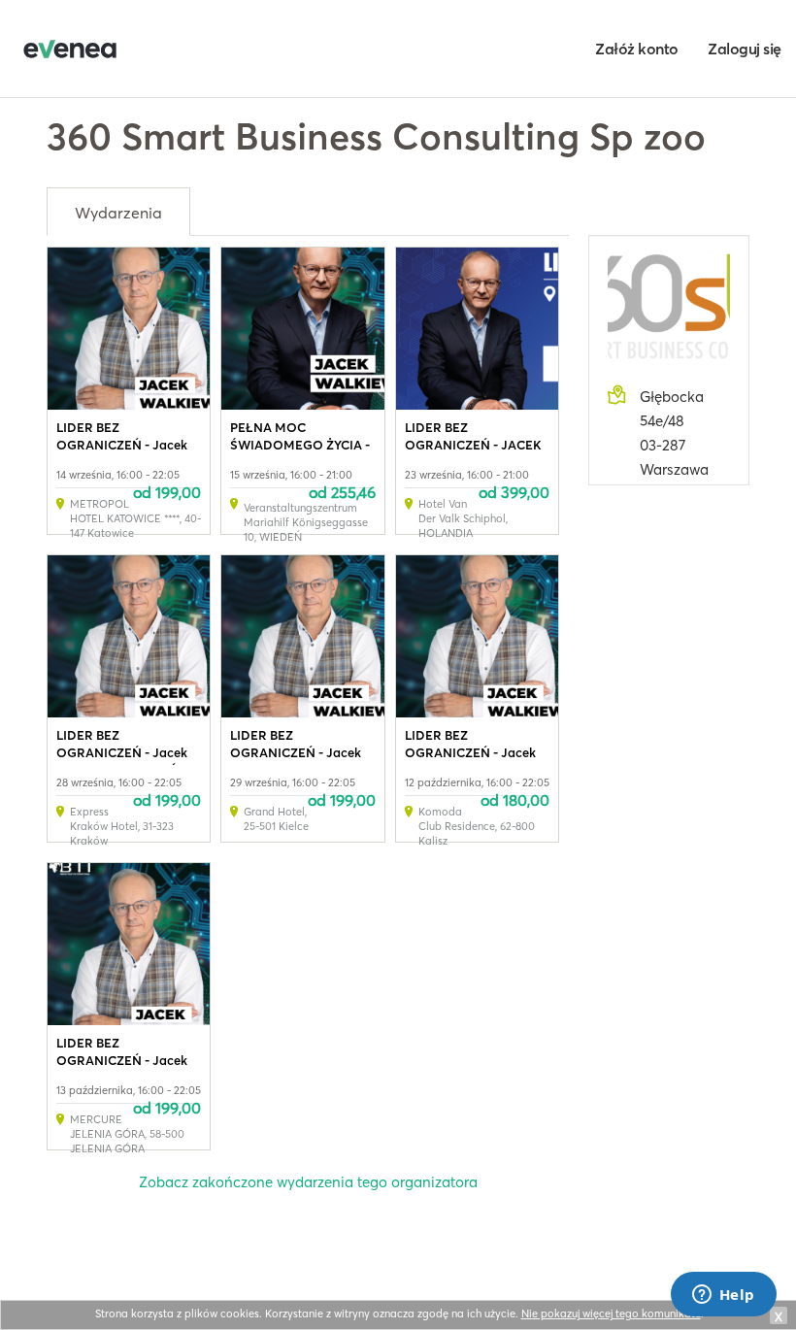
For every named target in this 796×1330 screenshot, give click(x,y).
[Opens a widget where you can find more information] (723, 1296)
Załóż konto (637, 48)
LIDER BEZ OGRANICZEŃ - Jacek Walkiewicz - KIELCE (295, 752)
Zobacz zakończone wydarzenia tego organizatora (308, 1182)
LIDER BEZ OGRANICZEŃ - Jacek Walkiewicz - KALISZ (470, 752)
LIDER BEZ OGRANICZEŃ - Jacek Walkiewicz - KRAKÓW (123, 752)
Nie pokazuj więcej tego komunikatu (611, 1313)
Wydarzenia (118, 212)
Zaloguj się (744, 48)
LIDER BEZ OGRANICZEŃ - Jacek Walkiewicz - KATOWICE (128, 444)
